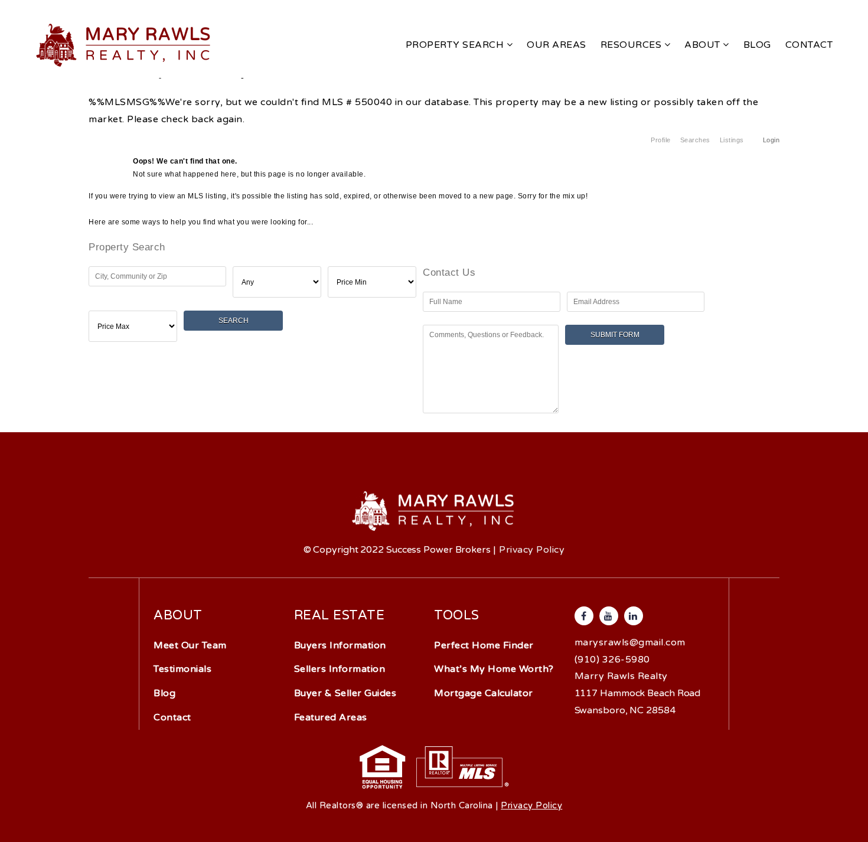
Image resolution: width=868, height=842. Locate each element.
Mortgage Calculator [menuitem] (483, 693)
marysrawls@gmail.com (630, 642)
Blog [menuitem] (757, 45)
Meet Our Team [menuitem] (190, 645)
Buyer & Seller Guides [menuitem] (345, 693)
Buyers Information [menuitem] (340, 645)
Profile (661, 139)
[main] (434, 213)
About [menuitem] (703, 45)
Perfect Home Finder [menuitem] (484, 645)
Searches (695, 139)
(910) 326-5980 (612, 659)
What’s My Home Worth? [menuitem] (494, 669)
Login (771, 139)
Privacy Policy (531, 550)
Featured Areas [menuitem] (330, 717)
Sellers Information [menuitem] (340, 669)
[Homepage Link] (124, 44)
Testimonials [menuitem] (182, 669)
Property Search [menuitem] (456, 45)
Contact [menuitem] (809, 45)
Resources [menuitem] (632, 45)
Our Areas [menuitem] (556, 45)
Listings (732, 139)
